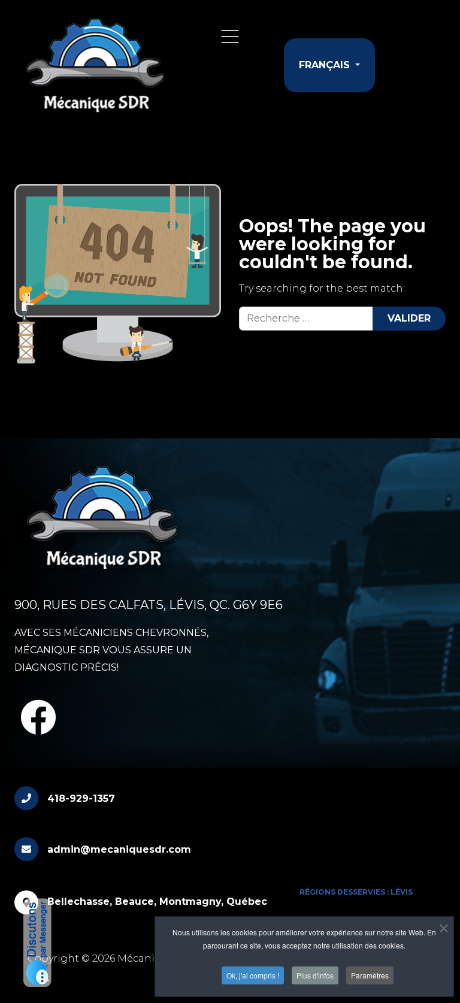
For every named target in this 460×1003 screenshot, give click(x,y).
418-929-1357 (81, 798)
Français (326, 65)
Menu (230, 36)
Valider (409, 318)
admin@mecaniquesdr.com (119, 849)
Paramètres (370, 975)
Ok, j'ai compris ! (252, 975)
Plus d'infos (315, 975)
